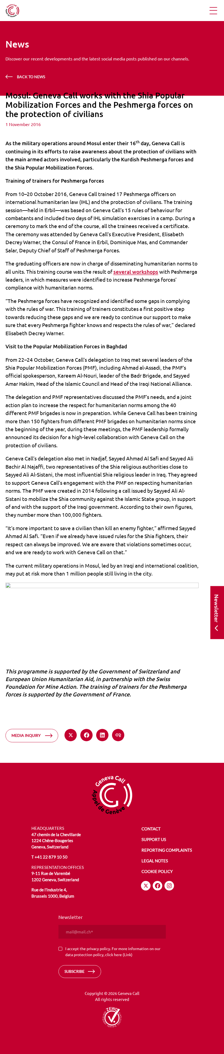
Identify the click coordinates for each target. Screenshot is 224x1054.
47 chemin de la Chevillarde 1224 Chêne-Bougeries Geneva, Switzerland (56, 840)
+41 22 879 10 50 (51, 856)
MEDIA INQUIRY (26, 735)
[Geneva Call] (112, 795)
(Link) (127, 954)
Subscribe (74, 971)
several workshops (135, 271)
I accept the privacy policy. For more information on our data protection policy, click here (112, 951)
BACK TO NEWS (31, 76)
